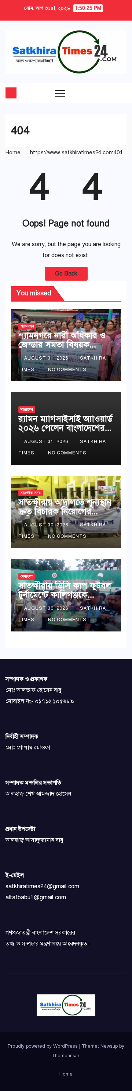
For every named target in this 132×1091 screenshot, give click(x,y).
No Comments (67, 369)
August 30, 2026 (47, 525)
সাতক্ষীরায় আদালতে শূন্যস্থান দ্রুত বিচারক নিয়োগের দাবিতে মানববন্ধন (64, 511)
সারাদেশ (27, 409)
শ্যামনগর (27, 326)
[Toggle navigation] (60, 93)
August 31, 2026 (47, 358)
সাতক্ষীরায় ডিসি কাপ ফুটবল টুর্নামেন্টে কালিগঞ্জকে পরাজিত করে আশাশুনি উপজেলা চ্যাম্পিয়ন (64, 599)
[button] (106, 93)
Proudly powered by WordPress (43, 1046)
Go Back (66, 273)
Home (13, 152)
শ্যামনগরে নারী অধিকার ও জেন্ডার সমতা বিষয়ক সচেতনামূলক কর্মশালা (62, 344)
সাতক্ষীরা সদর (31, 492)
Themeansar (65, 1056)
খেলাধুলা (27, 576)
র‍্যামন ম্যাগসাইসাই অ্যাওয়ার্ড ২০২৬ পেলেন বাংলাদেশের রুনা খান (65, 428)
